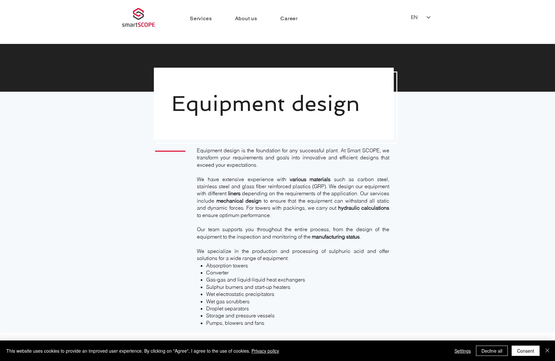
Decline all (491, 351)
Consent (525, 351)
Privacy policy (265, 351)
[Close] (547, 351)
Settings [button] (462, 351)
